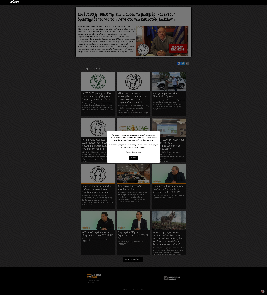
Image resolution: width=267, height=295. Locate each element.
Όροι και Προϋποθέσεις (133, 152)
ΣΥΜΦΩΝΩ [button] (133, 158)
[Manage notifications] (262, 291)
